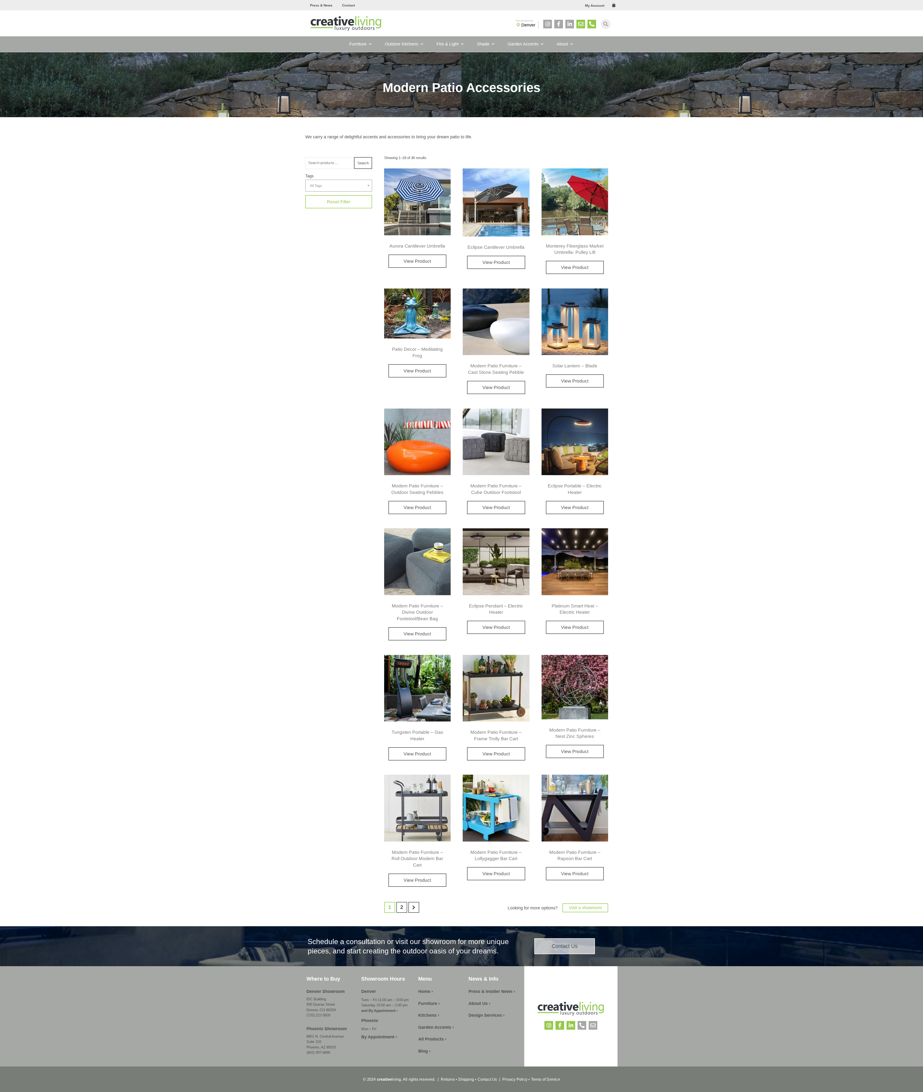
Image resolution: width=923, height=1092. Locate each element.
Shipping (466, 1079)
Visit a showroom (585, 907)
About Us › (479, 1003)
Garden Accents (523, 44)
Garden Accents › (436, 1027)
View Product (417, 261)
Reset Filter (338, 201)
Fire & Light (448, 44)
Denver (528, 25)
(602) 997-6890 (318, 1052)
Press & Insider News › (491, 991)
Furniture (358, 44)
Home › (425, 991)
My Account (595, 5)
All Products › (432, 1039)
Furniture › (429, 1003)
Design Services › (486, 1015)
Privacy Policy (514, 1079)
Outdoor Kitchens (401, 44)
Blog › (424, 1051)
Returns (448, 1079)
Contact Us (487, 1079)
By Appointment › (379, 1037)
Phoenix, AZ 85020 (321, 1047)
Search (363, 163)
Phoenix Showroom (326, 1028)
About (562, 44)
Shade (483, 44)
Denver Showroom (325, 991)
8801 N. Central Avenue (325, 1036)
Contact (348, 5)
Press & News (321, 5)
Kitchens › (428, 1015)
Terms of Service (545, 1079)
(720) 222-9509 (318, 1015)
